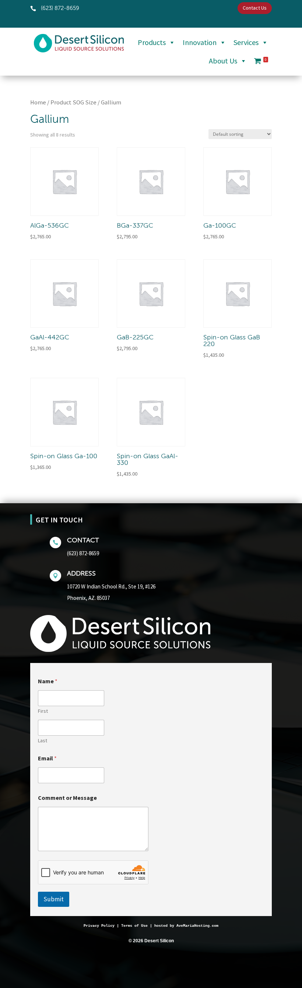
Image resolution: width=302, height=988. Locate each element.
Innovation (200, 42)
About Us (223, 60)
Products (152, 42)
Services (246, 42)
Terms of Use (134, 926)
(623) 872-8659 (83, 553)
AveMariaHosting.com (197, 926)
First (43, 711)
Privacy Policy (99, 926)
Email (47, 758)
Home (38, 102)
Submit (53, 899)
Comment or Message (67, 797)
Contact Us (255, 7)
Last (42, 740)
